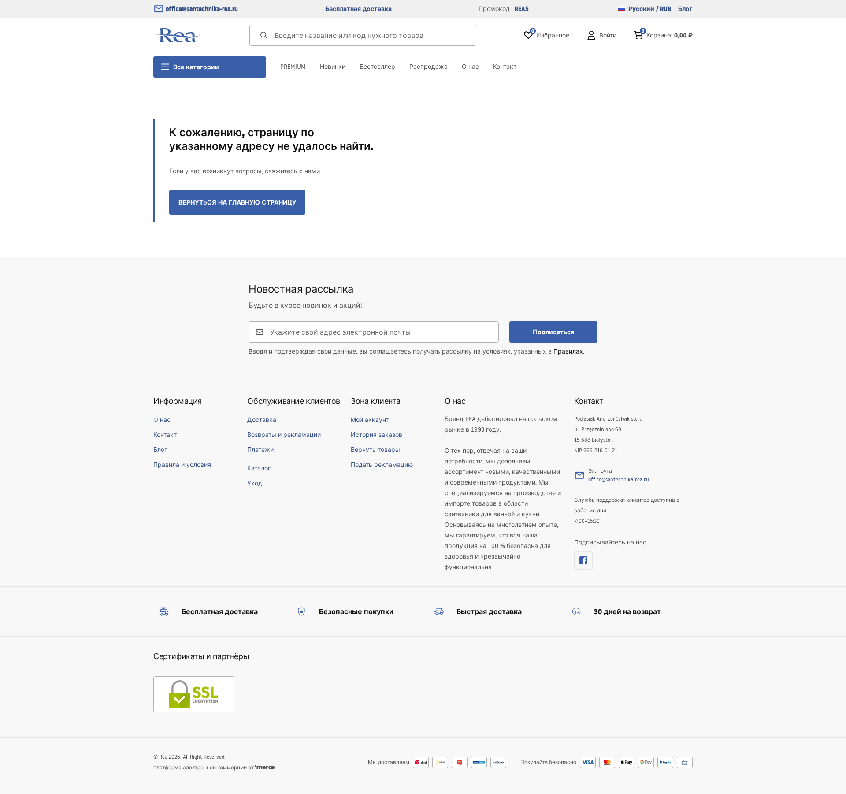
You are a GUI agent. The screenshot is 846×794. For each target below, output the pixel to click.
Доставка (261, 420)
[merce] (265, 767)
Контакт (504, 67)
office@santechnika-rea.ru (202, 8)
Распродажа (428, 67)
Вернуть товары (375, 450)
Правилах (568, 351)
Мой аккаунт (370, 420)
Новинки (332, 67)
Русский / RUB (649, 8)
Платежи (260, 450)
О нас (470, 67)
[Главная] (177, 35)
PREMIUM (293, 67)
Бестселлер (377, 67)
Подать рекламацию (382, 465)
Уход (254, 483)
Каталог (259, 468)
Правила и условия (182, 465)
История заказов (376, 435)
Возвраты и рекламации (284, 435)
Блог (685, 8)
